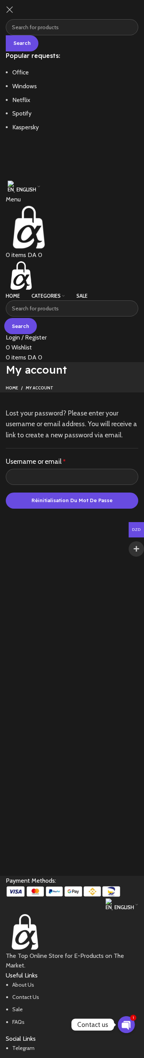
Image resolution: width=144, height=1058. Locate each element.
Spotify (21, 113)
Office (20, 72)
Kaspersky (25, 127)
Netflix (21, 100)
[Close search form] (9, 9)
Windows (24, 86)
